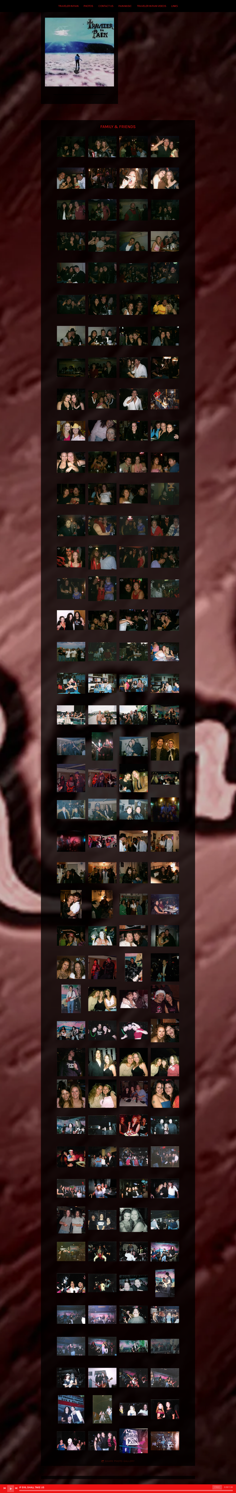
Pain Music (125, 6)
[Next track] (16, 1488)
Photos (88, 6)
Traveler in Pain (68, 6)
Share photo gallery (120, 1461)
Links (174, 6)
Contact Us (105, 6)
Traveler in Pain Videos (151, 6)
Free (217, 1487)
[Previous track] (4, 1488)
